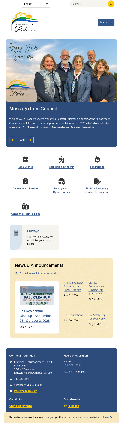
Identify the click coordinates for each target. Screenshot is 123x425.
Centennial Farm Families (25, 213)
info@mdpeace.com (25, 390)
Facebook (73, 405)
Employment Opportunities (61, 190)
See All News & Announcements (38, 273)
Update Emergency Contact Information (97, 190)
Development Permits (25, 188)
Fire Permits (97, 166)
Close (106, 417)
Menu (103, 22)
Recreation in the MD (61, 166)
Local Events (25, 166)
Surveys (33, 231)
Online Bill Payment (20, 405)
